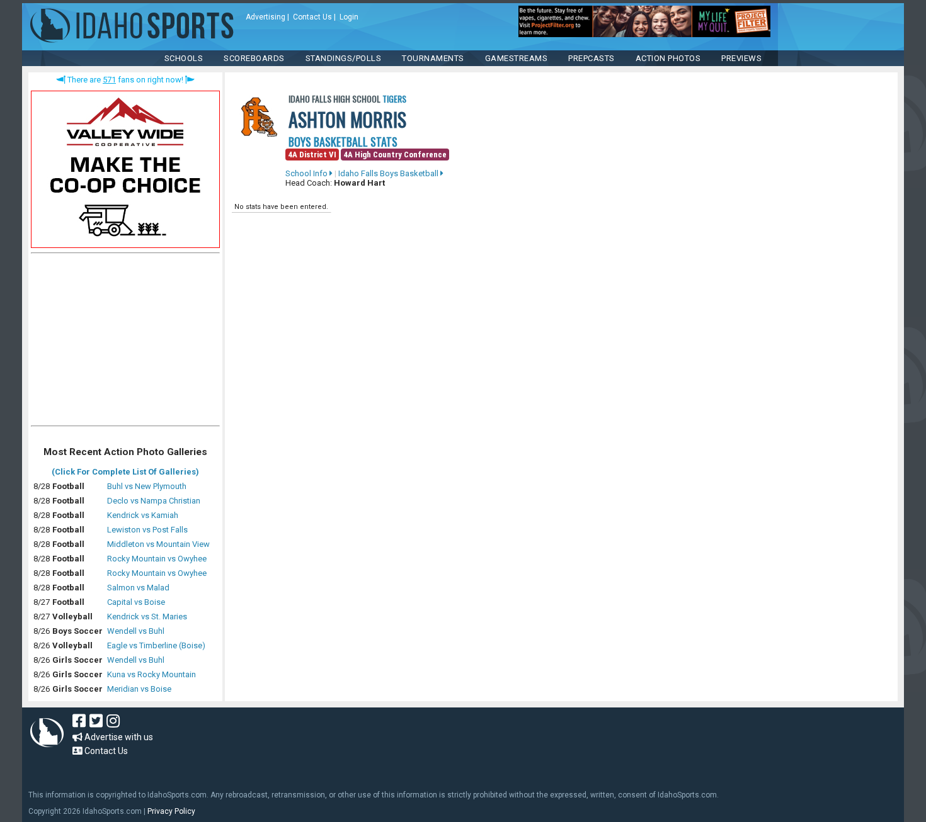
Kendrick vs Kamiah (142, 515)
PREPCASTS (591, 58)
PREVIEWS (741, 58)
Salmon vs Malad (138, 587)
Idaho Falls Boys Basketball (389, 173)
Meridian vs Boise (139, 689)
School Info (307, 173)
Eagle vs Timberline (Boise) (156, 645)
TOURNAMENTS (433, 58)
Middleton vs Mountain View (158, 544)
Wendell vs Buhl (135, 631)
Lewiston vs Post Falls (147, 529)
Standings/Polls (344, 58)
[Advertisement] (125, 342)
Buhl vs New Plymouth (146, 486)
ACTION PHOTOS (668, 58)
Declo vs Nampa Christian (153, 500)
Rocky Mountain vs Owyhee (157, 558)
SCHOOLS (183, 58)
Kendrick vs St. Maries (147, 616)
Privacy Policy (171, 811)
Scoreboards (254, 58)
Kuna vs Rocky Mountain (151, 674)
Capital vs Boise (136, 602)
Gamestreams (516, 58)
